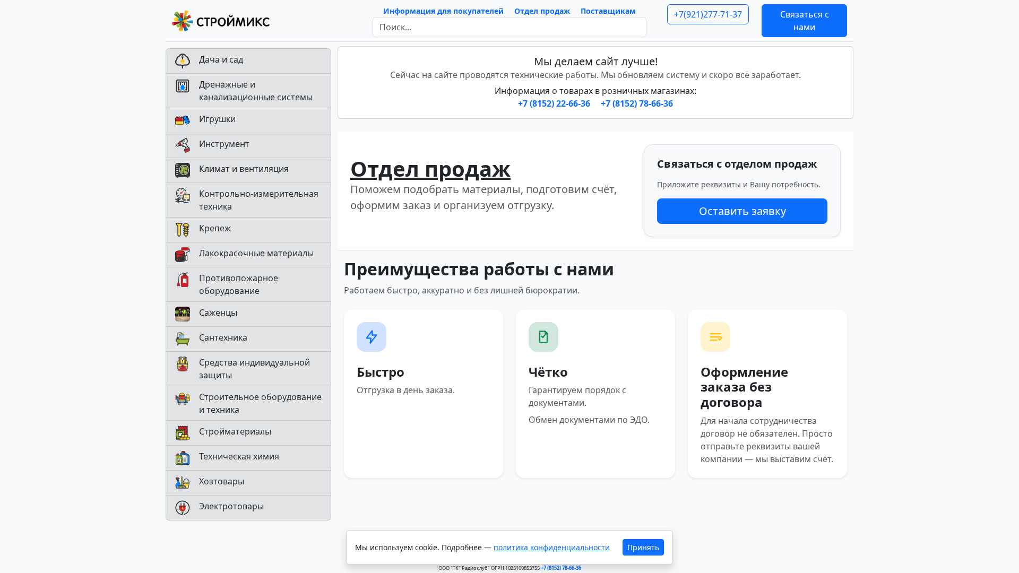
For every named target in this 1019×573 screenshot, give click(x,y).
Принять (643, 547)
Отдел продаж (542, 11)
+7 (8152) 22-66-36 (555, 103)
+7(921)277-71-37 (708, 14)
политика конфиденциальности (552, 547)
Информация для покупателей (443, 11)
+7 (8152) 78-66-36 (637, 103)
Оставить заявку (742, 211)
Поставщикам (608, 11)
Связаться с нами (804, 20)
